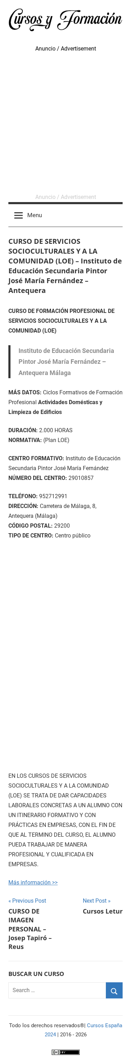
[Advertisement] (65, 123)
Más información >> (33, 882)
